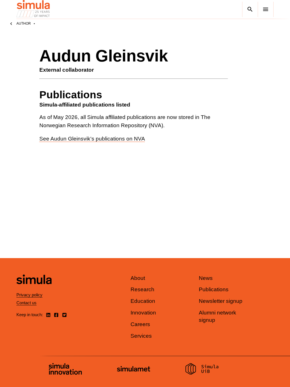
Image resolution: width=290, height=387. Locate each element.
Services (141, 336)
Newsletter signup (220, 301)
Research (142, 289)
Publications (214, 289)
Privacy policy (29, 294)
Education (143, 301)
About (138, 278)
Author (23, 23)
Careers (140, 324)
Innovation (143, 313)
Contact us (26, 302)
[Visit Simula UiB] (202, 369)
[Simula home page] (34, 289)
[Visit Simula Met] (133, 369)
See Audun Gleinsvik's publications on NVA (92, 139)
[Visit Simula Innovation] (65, 370)
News (206, 278)
